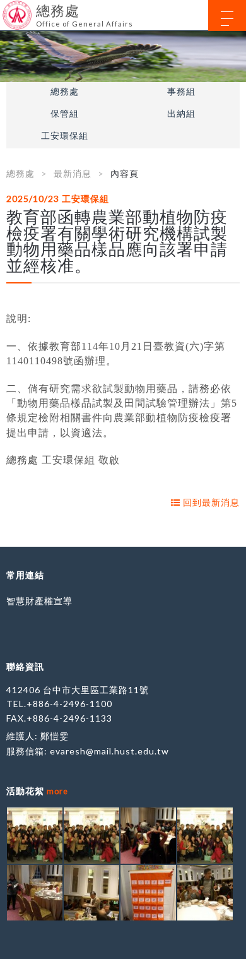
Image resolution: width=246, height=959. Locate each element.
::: (4, 9)
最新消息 (72, 173)
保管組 (64, 113)
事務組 (181, 91)
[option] (123, 56)
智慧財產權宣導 (39, 600)
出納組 (181, 113)
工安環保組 (64, 135)
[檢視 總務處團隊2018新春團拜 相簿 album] (34, 835)
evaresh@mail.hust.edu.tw (109, 751)
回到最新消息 (210, 502)
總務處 (64, 91)
